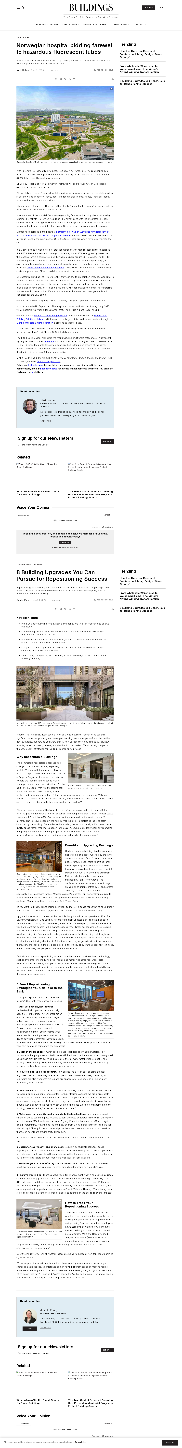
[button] (18, 8)
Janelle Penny (23, 600)
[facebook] (56, 79)
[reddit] (69, 79)
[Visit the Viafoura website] (107, 527)
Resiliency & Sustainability (96, 24)
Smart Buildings (70, 24)
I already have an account (65, 547)
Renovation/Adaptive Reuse (29, 564)
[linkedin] (60, 79)
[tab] (23, 515)
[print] (112, 79)
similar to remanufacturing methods (45, 267)
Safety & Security (123, 24)
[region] (65, 521)
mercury (49, 341)
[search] (23, 8)
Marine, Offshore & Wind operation (34, 322)
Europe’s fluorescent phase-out (50, 315)
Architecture (22, 37)
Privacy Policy (80, 1442)
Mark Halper (22, 70)
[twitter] (65, 79)
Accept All (170, 1443)
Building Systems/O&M (47, 24)
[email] (74, 79)
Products (141, 24)
